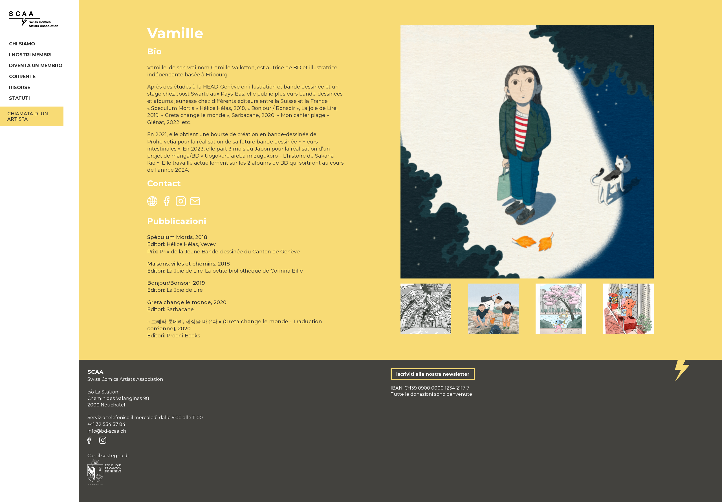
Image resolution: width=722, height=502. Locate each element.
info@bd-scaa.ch (106, 431)
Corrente (22, 76)
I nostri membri (30, 55)
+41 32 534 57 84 (106, 424)
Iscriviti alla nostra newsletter (432, 374)
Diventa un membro (35, 65)
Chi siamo (22, 44)
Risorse (19, 87)
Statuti (19, 98)
